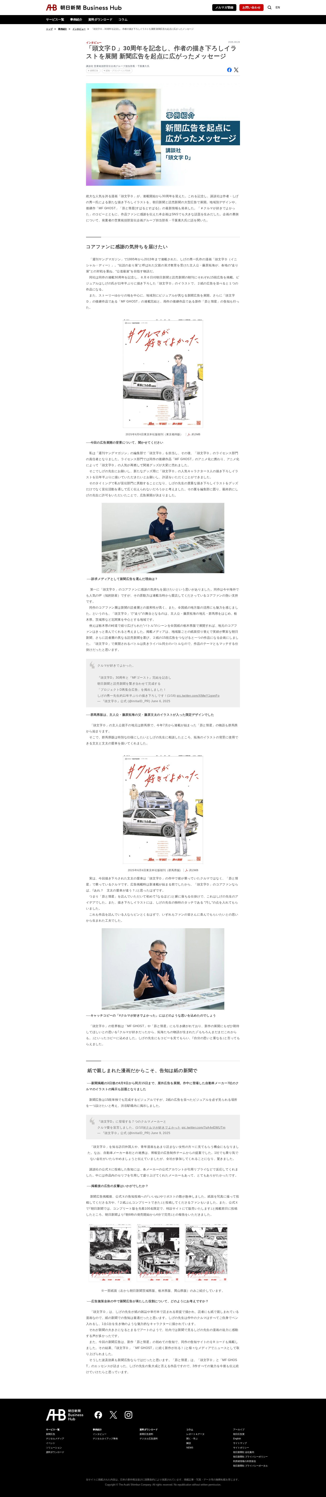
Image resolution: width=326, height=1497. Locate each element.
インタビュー (79, 29)
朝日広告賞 (238, 1434)
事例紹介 (76, 19)
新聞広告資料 (146, 1434)
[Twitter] (113, 1415)
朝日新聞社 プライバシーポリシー (250, 1456)
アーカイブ (238, 1429)
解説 (188, 1443)
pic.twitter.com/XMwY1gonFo (198, 695)
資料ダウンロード (100, 19)
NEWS (189, 1447)
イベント (50, 1443)
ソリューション (54, 1447)
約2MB (196, 434)
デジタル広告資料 (149, 1438)
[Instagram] (128, 1415)
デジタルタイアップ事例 (105, 1438)
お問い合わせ (251, 7)
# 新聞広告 (93, 71)
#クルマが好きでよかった (162, 1127)
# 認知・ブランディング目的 (117, 71)
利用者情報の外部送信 (244, 1461)
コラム (123, 19)
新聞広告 (50, 1434)
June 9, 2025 (160, 1133)
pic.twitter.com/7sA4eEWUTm (203, 1127)
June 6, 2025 (160, 701)
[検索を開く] (270, 8)
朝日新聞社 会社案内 (243, 1452)
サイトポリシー (241, 1447)
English (237, 1438)
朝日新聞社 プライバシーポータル (250, 1465)
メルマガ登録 (224, 7)
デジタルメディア (55, 1438)
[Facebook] (98, 1415)
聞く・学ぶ (192, 1438)
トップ (49, 29)
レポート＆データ (195, 1434)
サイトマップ (240, 1443)
